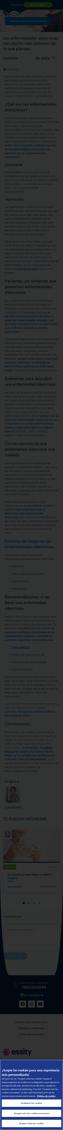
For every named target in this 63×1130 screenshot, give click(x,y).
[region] (31, 1095)
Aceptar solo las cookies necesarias (31, 1113)
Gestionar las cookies (31, 1103)
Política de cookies (46, 1096)
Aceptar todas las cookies (31, 1123)
